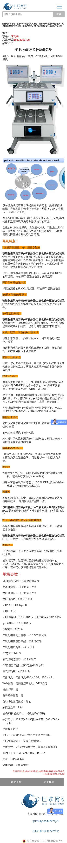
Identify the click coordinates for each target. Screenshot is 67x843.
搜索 (58, 14)
